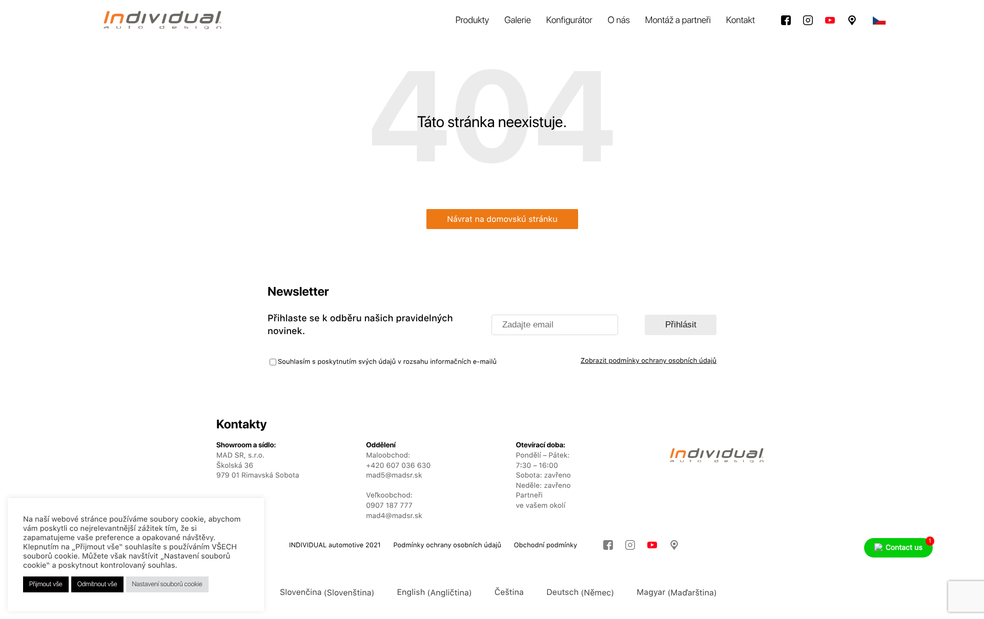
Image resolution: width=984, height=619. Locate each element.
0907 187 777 (389, 506)
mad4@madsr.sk (394, 516)
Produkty (472, 20)
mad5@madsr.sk (394, 475)
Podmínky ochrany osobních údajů (447, 545)
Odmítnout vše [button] (97, 584)
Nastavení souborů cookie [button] (167, 584)
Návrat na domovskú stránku (502, 219)
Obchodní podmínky (545, 545)
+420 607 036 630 (398, 466)
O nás (619, 20)
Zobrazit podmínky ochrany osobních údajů (648, 361)
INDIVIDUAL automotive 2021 (335, 545)
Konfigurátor (569, 20)
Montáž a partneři (678, 20)
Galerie (517, 20)
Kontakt (740, 20)
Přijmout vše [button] (46, 584)
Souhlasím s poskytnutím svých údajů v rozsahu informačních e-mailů (387, 362)
